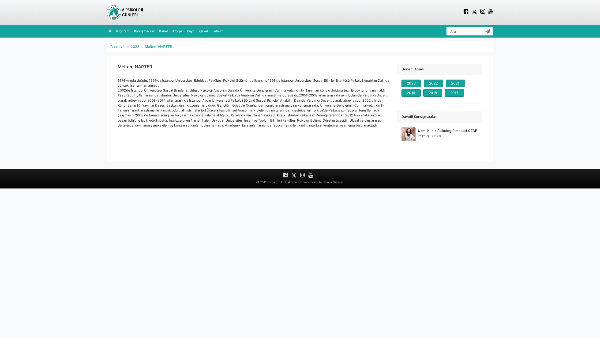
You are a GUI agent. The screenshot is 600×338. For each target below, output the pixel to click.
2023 (135, 46)
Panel (163, 31)
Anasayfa (117, 46)
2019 (411, 93)
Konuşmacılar (144, 31)
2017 (454, 93)
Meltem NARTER (158, 46)
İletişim (218, 31)
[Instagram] (482, 12)
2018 (433, 93)
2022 (433, 83)
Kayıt (191, 31)
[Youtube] (490, 12)
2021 (455, 83)
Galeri (203, 31)
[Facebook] (466, 12)
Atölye (177, 31)
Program (122, 31)
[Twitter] (474, 11)
